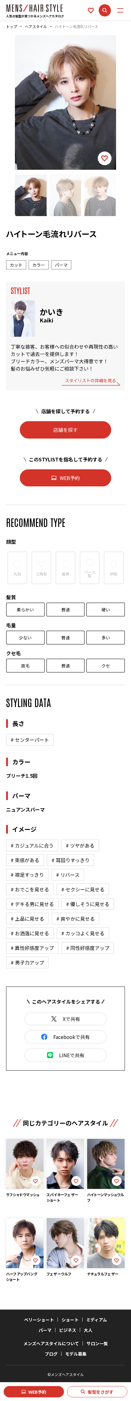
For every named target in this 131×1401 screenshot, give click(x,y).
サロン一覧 (97, 1343)
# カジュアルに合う (32, 845)
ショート (70, 1319)
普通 (65, 609)
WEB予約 (37, 1392)
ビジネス (67, 1330)
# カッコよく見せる (82, 933)
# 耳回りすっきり (70, 860)
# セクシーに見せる (82, 889)
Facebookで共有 (71, 1036)
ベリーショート (39, 1319)
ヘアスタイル (36, 26)
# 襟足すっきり (27, 874)
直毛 (25, 666)
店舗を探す (65, 429)
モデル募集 (76, 1354)
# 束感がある (25, 860)
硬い (105, 609)
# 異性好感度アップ (32, 947)
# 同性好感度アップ (87, 947)
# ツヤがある (80, 845)
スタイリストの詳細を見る (90, 380)
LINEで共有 (71, 1055)
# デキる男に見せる (32, 904)
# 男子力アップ (27, 962)
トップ (11, 26)
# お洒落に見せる (30, 933)
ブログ (51, 1354)
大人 (88, 1330)
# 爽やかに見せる (75, 918)
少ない (25, 638)
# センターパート (30, 739)
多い (105, 638)
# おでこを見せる (30, 889)
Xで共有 (71, 1018)
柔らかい (25, 609)
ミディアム (96, 1319)
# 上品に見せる (27, 918)
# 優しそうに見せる (87, 904)
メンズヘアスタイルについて (51, 1343)
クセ (105, 666)
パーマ (45, 1330)
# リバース (68, 874)
